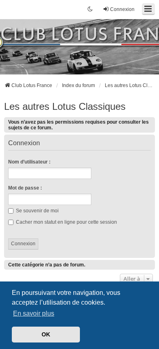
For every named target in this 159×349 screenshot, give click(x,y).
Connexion (24, 143)
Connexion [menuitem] (122, 9)
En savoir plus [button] (33, 313)
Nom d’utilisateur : (29, 162)
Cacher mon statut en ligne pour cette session (66, 222)
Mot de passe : (25, 188)
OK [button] (46, 334)
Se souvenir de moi (37, 211)
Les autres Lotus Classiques (65, 106)
